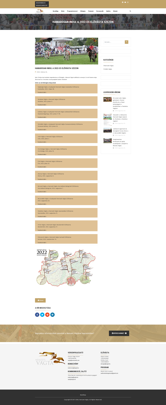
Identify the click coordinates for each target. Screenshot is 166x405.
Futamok (90, 11)
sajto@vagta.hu (72, 379)
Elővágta (82, 11)
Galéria (108, 11)
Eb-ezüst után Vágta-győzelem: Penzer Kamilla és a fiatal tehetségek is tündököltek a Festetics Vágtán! (120, 103)
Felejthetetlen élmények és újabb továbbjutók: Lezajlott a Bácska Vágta (120, 142)
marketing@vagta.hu (73, 377)
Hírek (62, 11)
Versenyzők (99, 11)
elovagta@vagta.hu (105, 364)
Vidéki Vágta (108, 69)
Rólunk (115, 11)
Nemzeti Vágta (109, 65)
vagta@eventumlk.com (73, 360)
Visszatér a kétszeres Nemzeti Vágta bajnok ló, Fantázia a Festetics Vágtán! (120, 118)
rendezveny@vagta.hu (73, 368)
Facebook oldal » (42, 92)
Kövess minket (119, 333)
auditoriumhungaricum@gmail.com (109, 373)
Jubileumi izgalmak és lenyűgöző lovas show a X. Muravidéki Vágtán (120, 131)
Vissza (41, 300)
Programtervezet (72, 11)
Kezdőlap (55, 11)
